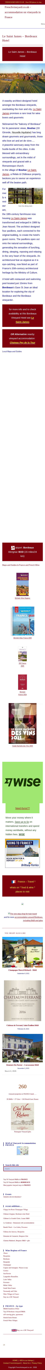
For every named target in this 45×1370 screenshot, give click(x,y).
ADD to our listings (26, 1360)
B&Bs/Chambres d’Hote (11, 1309)
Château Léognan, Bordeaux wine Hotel (16, 1214)
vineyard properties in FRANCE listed (21, 1094)
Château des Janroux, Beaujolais (13, 1232)
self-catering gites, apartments (13, 1314)
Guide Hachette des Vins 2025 (22, 746)
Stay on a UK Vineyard (11, 1297)
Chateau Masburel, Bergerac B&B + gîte (16, 1240)
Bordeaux (6, 1259)
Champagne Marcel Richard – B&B (22, 970)
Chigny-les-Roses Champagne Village (15, 1209)
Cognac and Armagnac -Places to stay (15, 1268)
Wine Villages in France (11, 1294)
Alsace (5, 1253)
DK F (20, 663)
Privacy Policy (37, 1363)
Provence (6, 1282)
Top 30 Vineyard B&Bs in (15, 1179)
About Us (26, 1363)
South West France (9, 1288)
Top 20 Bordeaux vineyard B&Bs (14, 1312)
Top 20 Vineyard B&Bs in (16, 1182)
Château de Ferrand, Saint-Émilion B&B (22, 1025)
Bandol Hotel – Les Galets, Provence (15, 1227)
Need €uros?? (22, 808)
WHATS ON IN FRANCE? (12, 1197)
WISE (22, 834)
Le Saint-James (19, 218)
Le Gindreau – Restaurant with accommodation (18, 1223)
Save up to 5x (22, 822)
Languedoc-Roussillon (10, 1276)
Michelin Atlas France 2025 (23, 638)
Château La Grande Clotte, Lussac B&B (16, 1218)
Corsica (5, 1271)
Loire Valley (7, 1279)
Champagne (7, 1265)
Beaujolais (6, 1256)
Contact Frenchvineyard (12, 1363)
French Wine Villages (10, 1320)
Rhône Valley (7, 1285)
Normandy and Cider (10, 1291)
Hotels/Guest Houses (10, 1317)
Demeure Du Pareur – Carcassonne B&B (22, 1065)
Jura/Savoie (7, 1273)
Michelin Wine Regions (22, 598)
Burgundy (6, 1262)
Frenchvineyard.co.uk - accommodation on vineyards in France (23, 12)
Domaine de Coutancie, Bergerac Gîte (15, 1236)
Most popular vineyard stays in (17, 1185)
